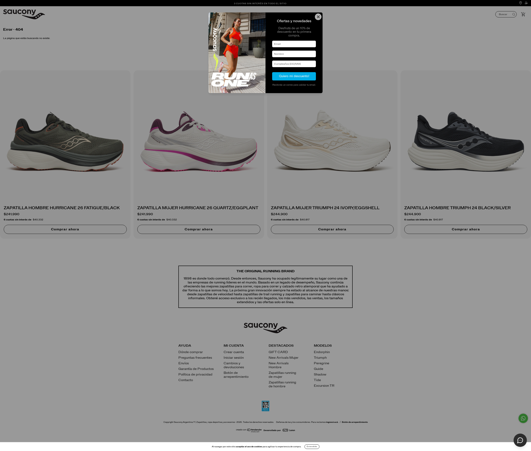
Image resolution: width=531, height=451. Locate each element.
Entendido (312, 446)
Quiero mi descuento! (294, 76)
